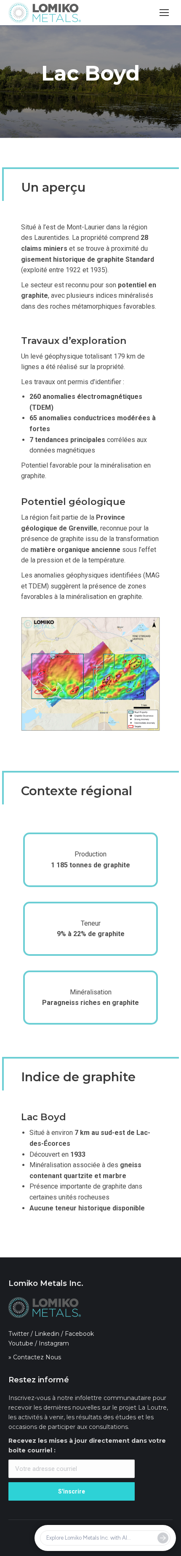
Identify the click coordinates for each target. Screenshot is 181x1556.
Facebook (79, 1333)
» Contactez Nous (34, 1357)
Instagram (54, 1343)
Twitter (18, 1333)
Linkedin (47, 1333)
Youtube (20, 1343)
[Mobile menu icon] (164, 12)
